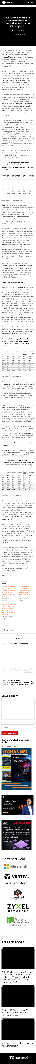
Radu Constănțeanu (19, 34)
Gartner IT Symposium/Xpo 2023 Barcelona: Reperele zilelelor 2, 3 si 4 (16, 1012)
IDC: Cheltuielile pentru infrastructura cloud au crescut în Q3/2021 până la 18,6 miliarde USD (16, 682)
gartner (12, 630)
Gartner (8, 575)
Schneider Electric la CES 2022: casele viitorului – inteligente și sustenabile (21, 671)
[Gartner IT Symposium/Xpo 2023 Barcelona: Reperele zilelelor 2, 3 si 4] (18, 996)
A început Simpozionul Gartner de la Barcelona (18, 1044)
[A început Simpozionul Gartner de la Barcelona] (18, 1029)
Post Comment (9, 733)
